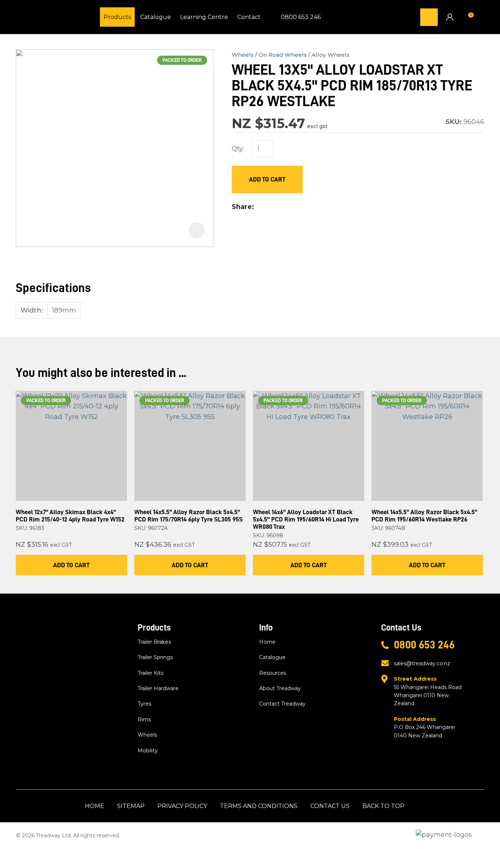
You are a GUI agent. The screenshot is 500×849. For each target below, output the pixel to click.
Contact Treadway (282, 703)
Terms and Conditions (259, 806)
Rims (144, 719)
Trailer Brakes (154, 642)
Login (449, 17)
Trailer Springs (155, 657)
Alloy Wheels (330, 54)
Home (267, 642)
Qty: (238, 149)
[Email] (281, 207)
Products (117, 17)
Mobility (148, 750)
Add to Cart (267, 179)
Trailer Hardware (158, 688)
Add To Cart (71, 565)
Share (242, 207)
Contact (249, 17)
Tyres (144, 703)
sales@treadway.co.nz (422, 663)
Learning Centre (204, 17)
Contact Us (330, 806)
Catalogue (155, 17)
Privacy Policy (182, 806)
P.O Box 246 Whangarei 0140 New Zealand (424, 727)
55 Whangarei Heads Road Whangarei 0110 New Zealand (428, 691)
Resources (272, 673)
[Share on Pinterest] (292, 207)
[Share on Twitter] (269, 207)
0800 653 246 (301, 17)
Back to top (383, 806)
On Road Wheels (282, 54)
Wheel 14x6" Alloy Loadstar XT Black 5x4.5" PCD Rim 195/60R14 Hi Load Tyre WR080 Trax (306, 519)
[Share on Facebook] (259, 207)
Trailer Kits (150, 673)
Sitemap (131, 806)
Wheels (243, 54)
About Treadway (280, 688)
